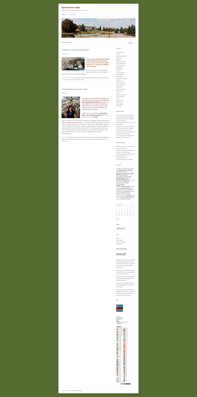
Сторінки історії (120, 100)
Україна (118, 188)
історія (127, 199)
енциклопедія (120, 191)
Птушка (93, 139)
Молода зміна (76, 77)
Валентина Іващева (96, 137)
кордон (132, 191)
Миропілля (120, 178)
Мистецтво (118, 87)
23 (133, 213)
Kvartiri (118, 159)
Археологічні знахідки (121, 56)
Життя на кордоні (120, 72)
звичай (92, 77)
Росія (130, 180)
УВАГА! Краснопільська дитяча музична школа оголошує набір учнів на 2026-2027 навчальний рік (125, 278)
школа (123, 199)
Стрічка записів (120, 240)
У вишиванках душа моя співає (74, 89)
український (124, 197)
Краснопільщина (122, 175)
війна (128, 187)
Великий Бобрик (105, 137)
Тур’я (70, 79)
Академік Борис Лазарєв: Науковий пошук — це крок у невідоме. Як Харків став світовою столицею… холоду (125, 128)
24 (116, 215)
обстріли (119, 194)
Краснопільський (125, 173)
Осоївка (127, 178)
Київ (117, 170)
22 (130, 213)
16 (133, 211)
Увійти (117, 238)
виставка (64, 139)
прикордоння (120, 196)
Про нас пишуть (120, 96)
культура (118, 192)
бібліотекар (88, 77)
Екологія (118, 70)
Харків (122, 188)
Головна (64, 14)
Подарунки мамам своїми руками (75, 50)
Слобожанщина (120, 182)
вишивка (74, 139)
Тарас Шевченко (123, 186)
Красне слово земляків (121, 78)
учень (73, 79)
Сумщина (120, 184)
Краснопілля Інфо (71, 7)
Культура (118, 80)
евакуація (130, 189)
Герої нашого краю (121, 61)
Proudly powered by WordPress (75, 390)
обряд (103, 77)
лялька (96, 77)
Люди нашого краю (121, 83)
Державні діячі (119, 67)
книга (127, 191)
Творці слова (119, 102)
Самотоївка (119, 181)
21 (127, 213)
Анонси (118, 54)
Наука (117, 93)
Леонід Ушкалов (120, 81)
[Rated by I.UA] (119, 301)
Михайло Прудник (120, 89)
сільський (66, 79)
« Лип (117, 219)
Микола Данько (120, 85)
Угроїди (132, 186)
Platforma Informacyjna (121, 150)
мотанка (88, 139)
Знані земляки (119, 74)
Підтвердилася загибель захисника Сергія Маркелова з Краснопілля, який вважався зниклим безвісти (125, 271)
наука (129, 192)
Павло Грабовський (121, 94)
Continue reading (81, 74)
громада (118, 189)
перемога (124, 194)
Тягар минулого (120, 104)
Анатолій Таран (120, 52)
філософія (118, 199)
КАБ (132, 168)
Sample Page (72, 14)
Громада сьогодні (77, 137)
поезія (129, 194)
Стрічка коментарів (121, 242)
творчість (101, 139)
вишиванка (69, 139)
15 (130, 211)
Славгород (126, 181)
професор (129, 195)
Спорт (117, 98)
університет (131, 197)
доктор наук (125, 189)
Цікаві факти (119, 105)
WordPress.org (119, 243)
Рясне (133, 179)
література (124, 192)
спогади (118, 197)
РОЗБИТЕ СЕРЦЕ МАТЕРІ (127, 159)
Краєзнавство (119, 76)
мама (100, 77)
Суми (127, 182)
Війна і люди (119, 57)
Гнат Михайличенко (121, 63)
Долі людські (119, 69)
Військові (118, 59)
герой (132, 188)
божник (89, 137)
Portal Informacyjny (120, 154)
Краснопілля (125, 169)
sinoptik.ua (119, 323)
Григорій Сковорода (126, 168)
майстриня (83, 139)
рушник (97, 139)
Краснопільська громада (121, 171)
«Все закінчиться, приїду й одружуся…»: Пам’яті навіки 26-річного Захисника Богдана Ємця (125, 284)
